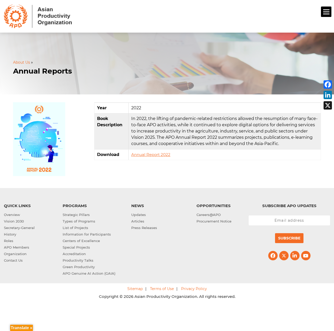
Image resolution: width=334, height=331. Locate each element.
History (10, 234)
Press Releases (144, 228)
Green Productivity (79, 267)
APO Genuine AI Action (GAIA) (89, 273)
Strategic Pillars (76, 215)
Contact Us (13, 260)
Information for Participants (87, 234)
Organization (15, 254)
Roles (8, 241)
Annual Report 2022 (150, 154)
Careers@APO (208, 215)
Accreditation (74, 254)
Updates (138, 215)
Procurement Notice (213, 221)
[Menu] (326, 12)
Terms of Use (162, 288)
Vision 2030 (14, 221)
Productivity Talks (78, 260)
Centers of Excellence (81, 241)
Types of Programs (79, 221)
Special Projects (76, 247)
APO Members (16, 247)
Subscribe (289, 238)
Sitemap (135, 288)
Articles (137, 221)
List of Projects (75, 228)
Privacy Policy (194, 288)
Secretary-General (19, 228)
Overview (12, 215)
